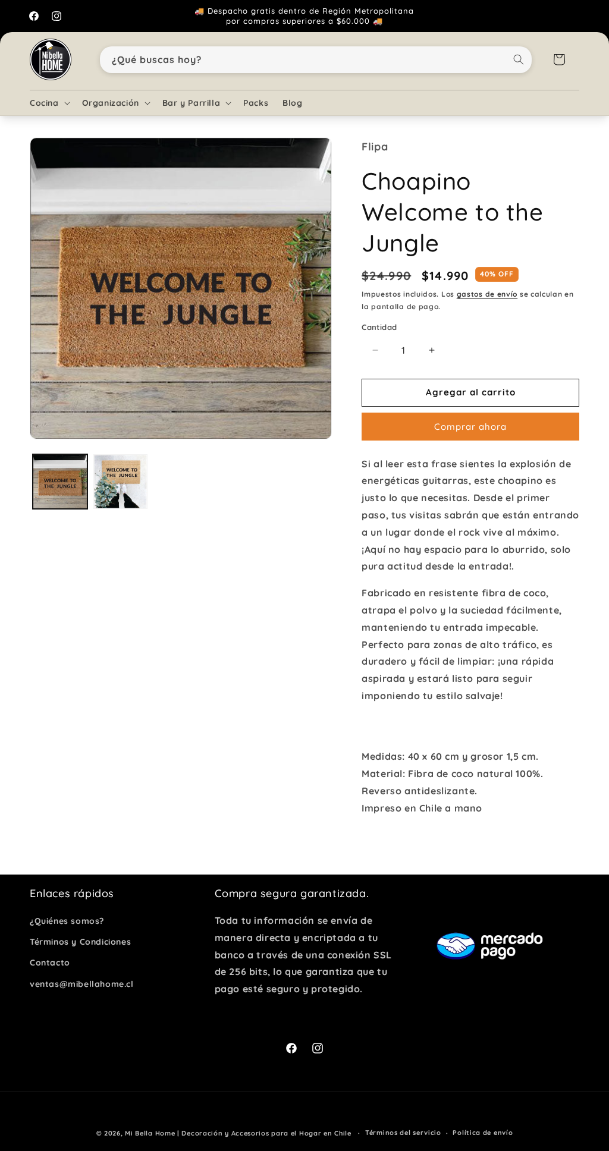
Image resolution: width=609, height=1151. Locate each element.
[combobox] (316, 59)
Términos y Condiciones (80, 941)
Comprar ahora (470, 426)
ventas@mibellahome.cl (82, 984)
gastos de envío (487, 294)
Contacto (50, 962)
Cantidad (379, 327)
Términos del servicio (403, 1132)
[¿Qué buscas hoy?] (519, 59)
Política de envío (483, 1132)
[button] (49, 102)
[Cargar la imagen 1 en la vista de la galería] (60, 481)
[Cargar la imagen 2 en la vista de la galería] (120, 481)
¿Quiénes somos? (67, 921)
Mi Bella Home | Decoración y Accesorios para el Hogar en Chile (238, 1133)
